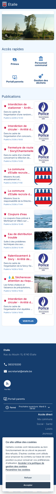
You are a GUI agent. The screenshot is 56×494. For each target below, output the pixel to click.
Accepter (28, 485)
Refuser (28, 477)
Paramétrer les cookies (18, 469)
